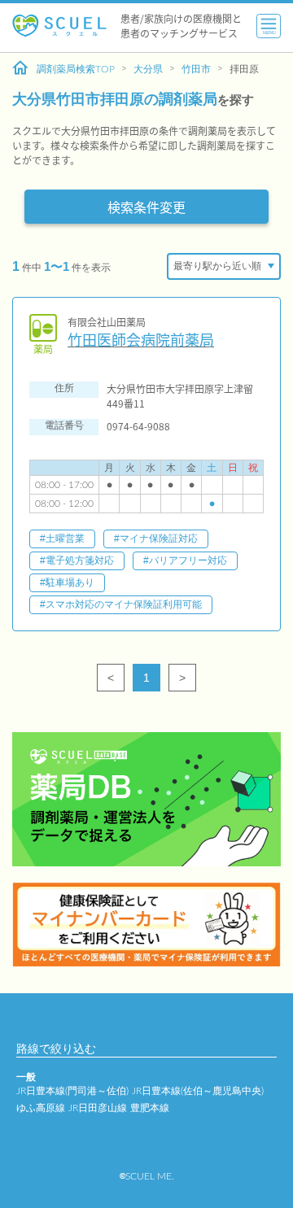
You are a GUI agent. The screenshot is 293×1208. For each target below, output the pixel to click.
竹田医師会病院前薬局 (141, 339)
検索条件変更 (146, 206)
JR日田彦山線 (97, 1108)
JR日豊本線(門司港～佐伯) (72, 1091)
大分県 (148, 69)
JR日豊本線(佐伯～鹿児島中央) (198, 1091)
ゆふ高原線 (40, 1108)
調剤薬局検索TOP (76, 69)
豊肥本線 (149, 1108)
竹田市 (196, 69)
